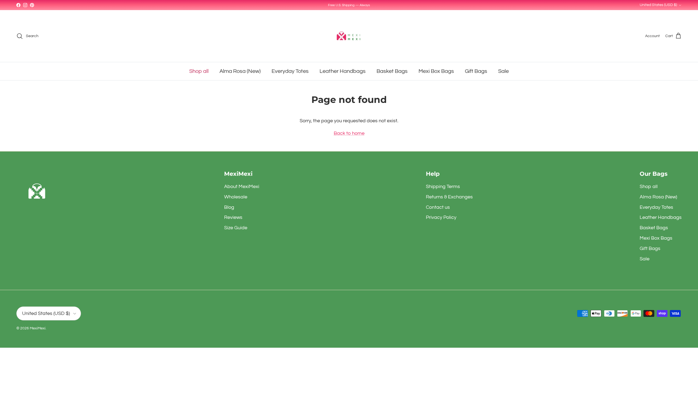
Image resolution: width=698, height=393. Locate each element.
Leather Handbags (343, 71)
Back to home (349, 133)
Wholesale (235, 197)
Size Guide (235, 227)
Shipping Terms (443, 186)
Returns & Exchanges (449, 197)
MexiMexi (38, 328)
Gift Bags (476, 71)
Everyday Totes (290, 71)
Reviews (233, 217)
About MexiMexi (241, 186)
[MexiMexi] (349, 36)
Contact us (438, 207)
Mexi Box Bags (436, 71)
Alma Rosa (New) (240, 71)
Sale (503, 71)
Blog (229, 207)
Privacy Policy (441, 217)
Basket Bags (392, 71)
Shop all (199, 71)
